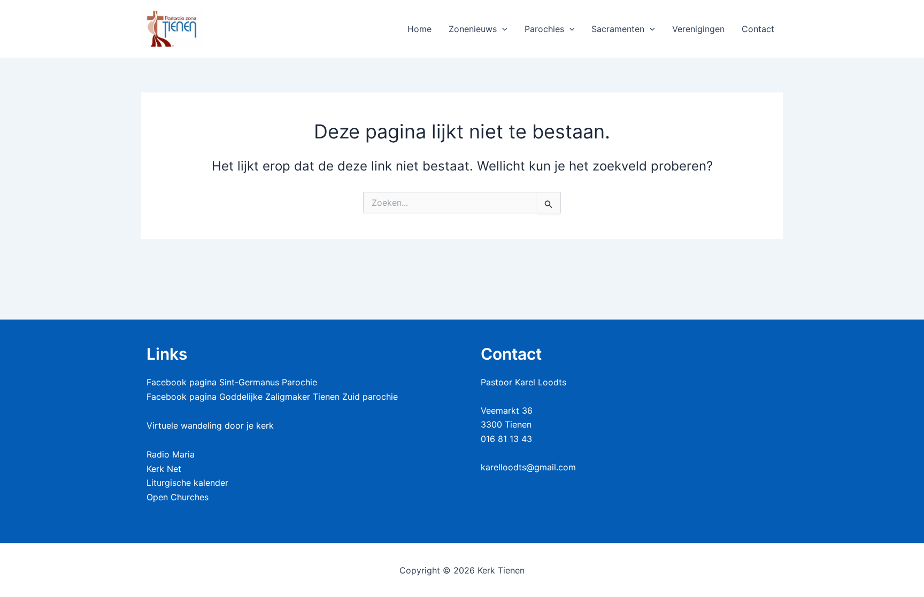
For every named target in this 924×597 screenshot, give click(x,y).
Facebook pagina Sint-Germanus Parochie (232, 382)
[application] (502, 28)
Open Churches (178, 497)
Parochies (544, 29)
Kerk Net (164, 468)
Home (419, 29)
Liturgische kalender (187, 482)
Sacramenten (617, 29)
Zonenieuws (473, 29)
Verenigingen (698, 29)
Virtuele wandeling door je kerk (210, 425)
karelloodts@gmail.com (528, 467)
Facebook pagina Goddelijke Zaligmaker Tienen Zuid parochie (272, 396)
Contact (758, 29)
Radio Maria (171, 454)
